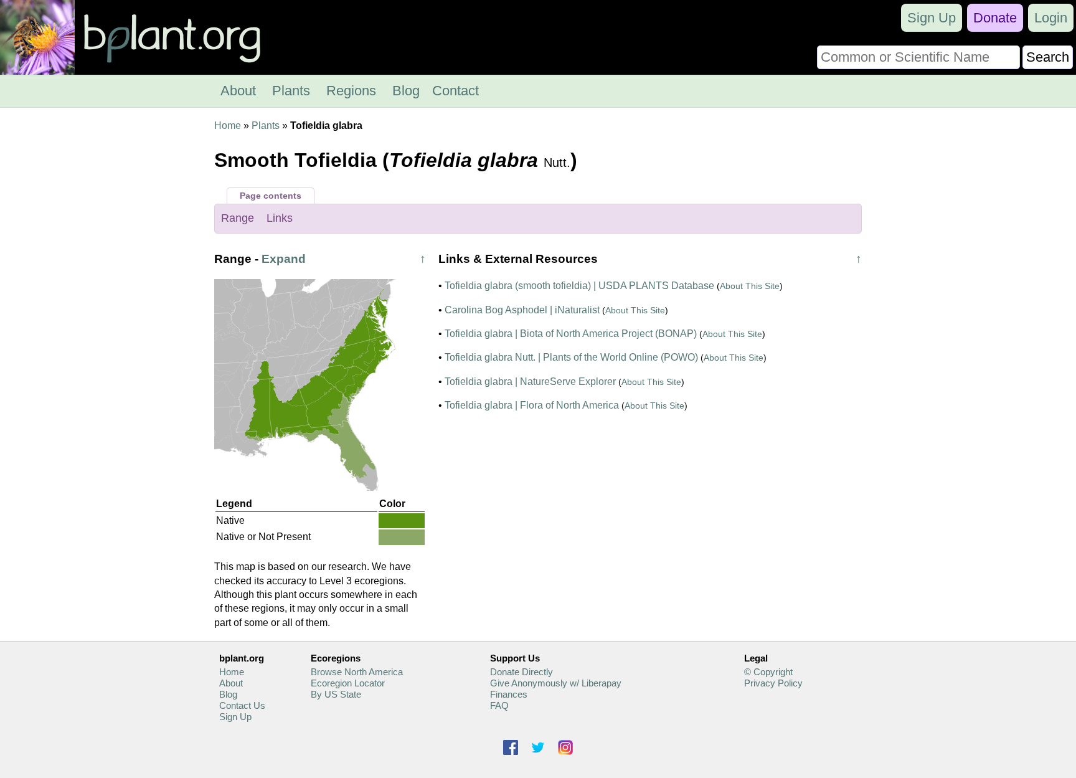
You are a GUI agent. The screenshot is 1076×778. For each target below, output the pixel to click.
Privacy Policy (773, 683)
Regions (351, 90)
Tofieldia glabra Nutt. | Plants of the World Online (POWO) (571, 357)
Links (280, 218)
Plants (291, 90)
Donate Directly (521, 672)
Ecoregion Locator (348, 683)
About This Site (750, 286)
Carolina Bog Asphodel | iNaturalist (522, 310)
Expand (284, 258)
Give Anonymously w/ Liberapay (555, 683)
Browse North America (357, 672)
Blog (406, 90)
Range (237, 218)
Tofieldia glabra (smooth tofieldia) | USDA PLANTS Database (579, 285)
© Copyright (768, 672)
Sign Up (931, 18)
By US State (336, 694)
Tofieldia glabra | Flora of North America (532, 405)
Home (227, 125)
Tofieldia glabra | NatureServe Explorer (530, 381)
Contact (455, 90)
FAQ (499, 705)
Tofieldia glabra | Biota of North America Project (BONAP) (571, 333)
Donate (995, 18)
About (238, 90)
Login (1050, 18)
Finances (508, 694)
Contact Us (242, 705)
